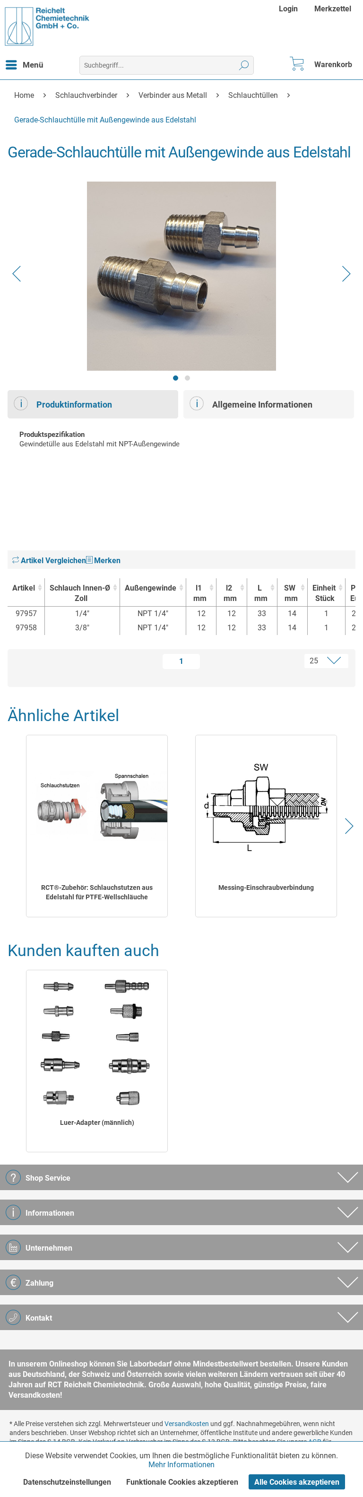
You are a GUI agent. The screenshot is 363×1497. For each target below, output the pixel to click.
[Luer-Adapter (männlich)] (97, 1041)
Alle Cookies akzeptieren (296, 1482)
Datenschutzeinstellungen (67, 1482)
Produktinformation (74, 404)
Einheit (324, 593)
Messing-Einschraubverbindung (266, 887)
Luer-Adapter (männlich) (97, 1122)
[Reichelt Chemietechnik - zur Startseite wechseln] (47, 26)
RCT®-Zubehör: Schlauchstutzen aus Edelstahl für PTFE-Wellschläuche (97, 892)
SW (291, 593)
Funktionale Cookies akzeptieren (182, 1482)
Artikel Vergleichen (52, 560)
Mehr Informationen (181, 1464)
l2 (230, 593)
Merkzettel (332, 8)
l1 (200, 593)
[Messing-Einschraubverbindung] (266, 806)
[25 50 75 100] (290, 661)
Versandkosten (186, 1423)
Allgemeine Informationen (262, 404)
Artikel (23, 587)
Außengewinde (150, 587)
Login (288, 8)
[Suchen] (244, 65)
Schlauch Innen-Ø (80, 593)
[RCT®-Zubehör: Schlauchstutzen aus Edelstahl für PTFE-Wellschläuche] (97, 806)
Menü (33, 65)
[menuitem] (289, 8)
